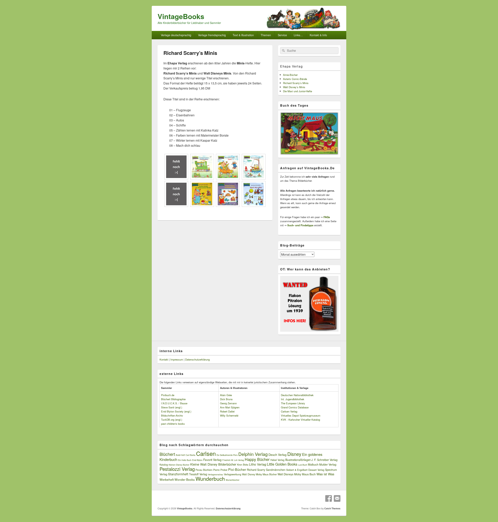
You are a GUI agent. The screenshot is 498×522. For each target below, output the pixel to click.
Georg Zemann (228, 403)
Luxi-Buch (302, 464)
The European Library (293, 403)
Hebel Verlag (277, 460)
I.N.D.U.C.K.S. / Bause (174, 403)
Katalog (164, 464)
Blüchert (167, 454)
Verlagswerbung (232, 474)
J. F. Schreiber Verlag (324, 460)
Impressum (176, 359)
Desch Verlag (277, 454)
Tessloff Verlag (198, 474)
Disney (294, 454)
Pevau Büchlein (204, 470)
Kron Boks (242, 464)
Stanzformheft (178, 474)
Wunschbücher (232, 479)
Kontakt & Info (318, 35)
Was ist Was (325, 474)
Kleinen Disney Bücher (179, 464)
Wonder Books (184, 479)
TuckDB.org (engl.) (171, 419)
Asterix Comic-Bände (295, 79)
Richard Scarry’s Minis (296, 83)
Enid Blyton (197, 460)
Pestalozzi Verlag (177, 468)
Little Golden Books (282, 464)
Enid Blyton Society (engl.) (176, 411)
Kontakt (164, 359)
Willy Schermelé (229, 415)
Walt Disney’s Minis (294, 87)
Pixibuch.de (167, 395)
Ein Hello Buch (184, 460)
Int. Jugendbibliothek (292, 399)
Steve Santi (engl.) (171, 407)
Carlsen (206, 453)
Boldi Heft (180, 455)
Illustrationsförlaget (297, 459)
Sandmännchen (275, 470)
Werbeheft (167, 479)
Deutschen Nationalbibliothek (297, 395)
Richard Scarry (256, 470)
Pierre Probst (220, 470)
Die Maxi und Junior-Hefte (297, 91)
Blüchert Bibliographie (173, 399)
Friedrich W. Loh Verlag (233, 460)
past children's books (173, 423)
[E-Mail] (337, 498)
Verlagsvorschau (215, 474)
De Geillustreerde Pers (227, 455)
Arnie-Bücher (290, 75)
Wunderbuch (210, 478)
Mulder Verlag (327, 464)
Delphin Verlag (253, 454)
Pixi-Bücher (237, 469)
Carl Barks (190, 455)
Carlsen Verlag (289, 411)
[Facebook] (328, 498)
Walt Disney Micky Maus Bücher (259, 474)
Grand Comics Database (295, 407)
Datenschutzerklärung (197, 359)
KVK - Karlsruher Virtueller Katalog (300, 419)
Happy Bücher (257, 459)
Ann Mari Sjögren (229, 407)
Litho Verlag (257, 464)
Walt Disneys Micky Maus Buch (297, 474)
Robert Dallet (227, 411)
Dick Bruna (226, 399)
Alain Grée (226, 395)
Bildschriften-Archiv (172, 415)
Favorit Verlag (212, 459)
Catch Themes (332, 508)
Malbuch (313, 464)
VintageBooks (181, 16)
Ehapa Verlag (291, 66)
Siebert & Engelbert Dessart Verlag (305, 470)
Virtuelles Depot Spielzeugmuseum (300, 415)
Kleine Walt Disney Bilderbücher (213, 464)
